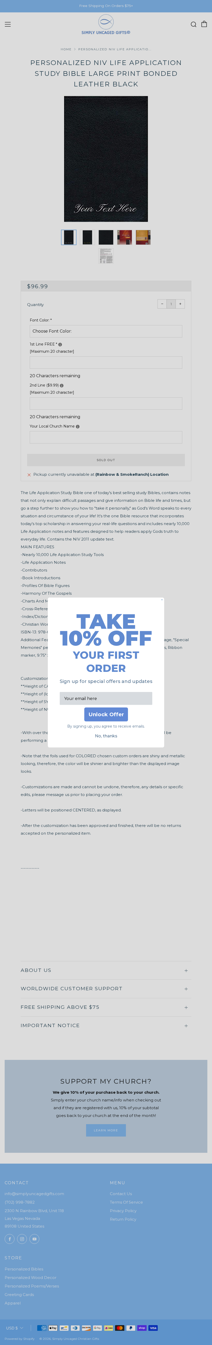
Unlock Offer (106, 714)
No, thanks (106, 736)
